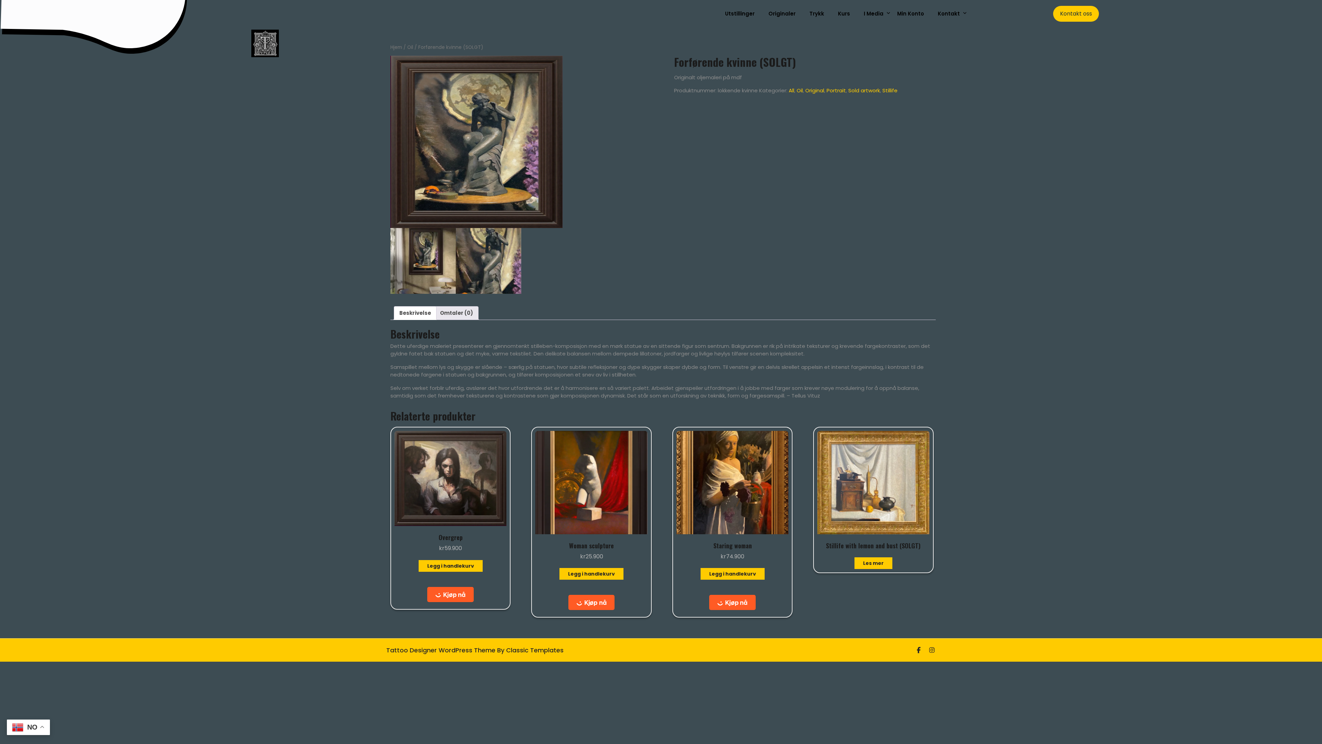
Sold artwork (864, 90)
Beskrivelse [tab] (415, 313)
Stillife (890, 90)
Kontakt (949, 13)
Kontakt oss (1076, 14)
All (791, 90)
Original (814, 90)
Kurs (844, 13)
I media (873, 13)
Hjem (396, 47)
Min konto (910, 13)
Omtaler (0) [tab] (456, 313)
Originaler (782, 13)
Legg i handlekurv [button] (450, 565)
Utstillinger (740, 13)
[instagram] (932, 650)
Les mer (873, 563)
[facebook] (919, 650)
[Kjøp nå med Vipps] (450, 594)
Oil (410, 47)
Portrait (836, 90)
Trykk (816, 13)
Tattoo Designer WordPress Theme (441, 650)
